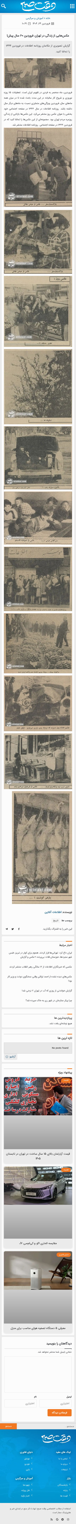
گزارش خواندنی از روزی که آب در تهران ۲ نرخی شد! (47, 991)
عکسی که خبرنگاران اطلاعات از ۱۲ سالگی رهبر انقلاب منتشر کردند (40, 967)
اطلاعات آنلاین (53, 912)
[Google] (57, 1519)
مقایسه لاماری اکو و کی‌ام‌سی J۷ (38, 1243)
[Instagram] (68, 1519)
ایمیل (69, 1397)
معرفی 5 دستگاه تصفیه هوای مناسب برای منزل (38, 1328)
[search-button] (3, 6)
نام (35, 1397)
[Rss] (51, 1519)
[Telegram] (62, 1519)
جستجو (8, 1426)
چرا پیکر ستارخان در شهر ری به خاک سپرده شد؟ (49, 1000)
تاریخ (55, 920)
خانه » (47, 18)
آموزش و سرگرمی (34, 18)
